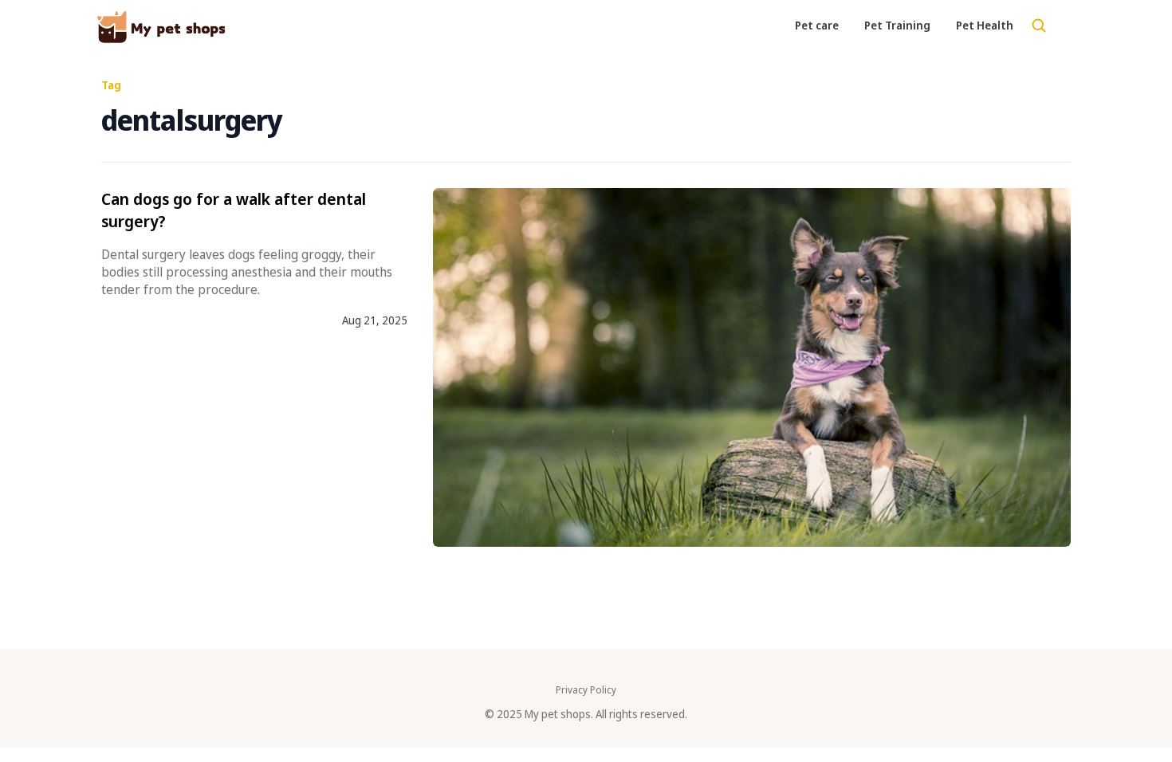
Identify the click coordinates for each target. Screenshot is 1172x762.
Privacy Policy (586, 690)
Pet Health (984, 25)
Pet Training (897, 25)
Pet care (817, 25)
